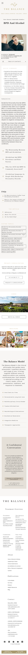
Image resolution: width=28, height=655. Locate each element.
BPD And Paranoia (7, 238)
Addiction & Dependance (8, 538)
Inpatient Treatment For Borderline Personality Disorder (12, 246)
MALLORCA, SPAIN (12, 603)
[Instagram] (13, 641)
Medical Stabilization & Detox (7, 521)
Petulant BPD (6, 249)
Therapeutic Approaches (21, 529)
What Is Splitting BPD (8, 251)
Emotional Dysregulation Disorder (12, 243)
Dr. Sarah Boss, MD (17, 55)
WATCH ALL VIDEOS (14, 317)
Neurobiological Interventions (19, 525)
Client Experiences (19, 549)
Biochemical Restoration (21, 527)
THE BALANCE (12, 54)
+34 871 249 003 (11, 608)
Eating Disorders (6, 540)
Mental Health (15, 19)
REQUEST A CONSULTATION (14, 282)
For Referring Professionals (18, 547)
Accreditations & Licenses (14, 566)
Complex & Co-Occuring (8, 543)
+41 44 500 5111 (11, 617)
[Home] (14, 7)
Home (4, 19)
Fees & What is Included (8, 524)
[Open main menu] (2, 3)
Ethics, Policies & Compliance (15, 568)
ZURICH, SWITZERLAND (13, 612)
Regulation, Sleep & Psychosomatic (7, 546)
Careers (10, 570)
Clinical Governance (13, 563)
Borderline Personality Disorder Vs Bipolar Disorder (12, 231)
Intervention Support (20, 543)
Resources (9, 19)
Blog (9, 589)
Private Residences (19, 538)
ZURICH (25, 13)
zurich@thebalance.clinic (13, 616)
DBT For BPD (15, 241)
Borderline (21, 19)
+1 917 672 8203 (11, 636)
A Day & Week (18, 536)
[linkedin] (9, 641)
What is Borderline (17, 249)
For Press (10, 582)
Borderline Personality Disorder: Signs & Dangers (13, 235)
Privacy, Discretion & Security (20, 541)
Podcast (10, 585)
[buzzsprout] (22, 641)
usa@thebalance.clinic (13, 634)
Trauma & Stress (6, 542)
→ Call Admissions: (14, 483)
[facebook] (4, 641)
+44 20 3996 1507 (11, 627)
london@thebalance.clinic (13, 625)
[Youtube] (17, 641)
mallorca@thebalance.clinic (14, 607)
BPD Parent (18, 238)
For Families (18, 545)
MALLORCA (19, 13)
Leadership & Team (12, 561)
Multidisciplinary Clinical (21, 522)
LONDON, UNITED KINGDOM (15, 621)
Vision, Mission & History (14, 559)
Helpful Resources (12, 587)
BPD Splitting (6, 241)
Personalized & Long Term (21, 521)
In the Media (11, 580)
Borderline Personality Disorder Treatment (11, 227)
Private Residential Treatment (7, 518)
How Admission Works (7, 525)
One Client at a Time (20, 519)
